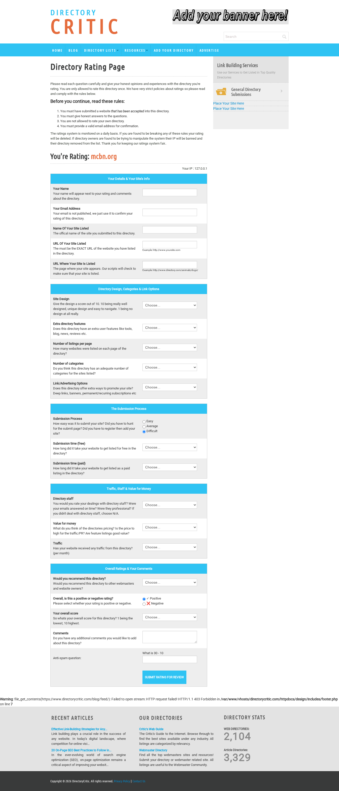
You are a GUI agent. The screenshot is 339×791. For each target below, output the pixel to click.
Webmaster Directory (153, 750)
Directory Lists (100, 50)
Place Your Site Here (228, 103)
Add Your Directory (174, 50)
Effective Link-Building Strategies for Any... (79, 729)
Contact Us (139, 781)
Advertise (209, 50)
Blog (73, 50)
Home (57, 50)
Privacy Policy (122, 781)
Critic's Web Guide (151, 729)
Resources (135, 50)
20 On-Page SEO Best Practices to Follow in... (81, 750)
